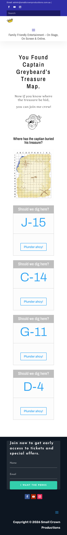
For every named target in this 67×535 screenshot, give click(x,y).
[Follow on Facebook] (9, 7)
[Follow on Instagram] (20, 7)
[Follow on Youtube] (14, 7)
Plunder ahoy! (33, 247)
